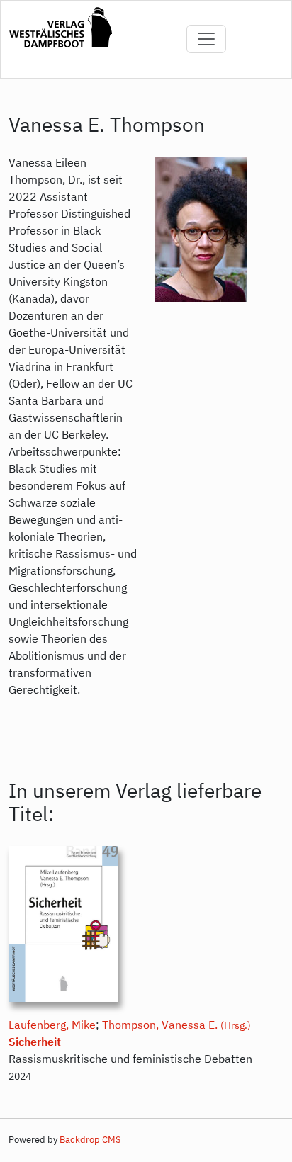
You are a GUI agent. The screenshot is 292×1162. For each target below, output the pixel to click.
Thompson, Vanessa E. (160, 1024)
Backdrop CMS (90, 1140)
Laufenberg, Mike (52, 1024)
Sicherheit (35, 1041)
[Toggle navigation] (206, 39)
